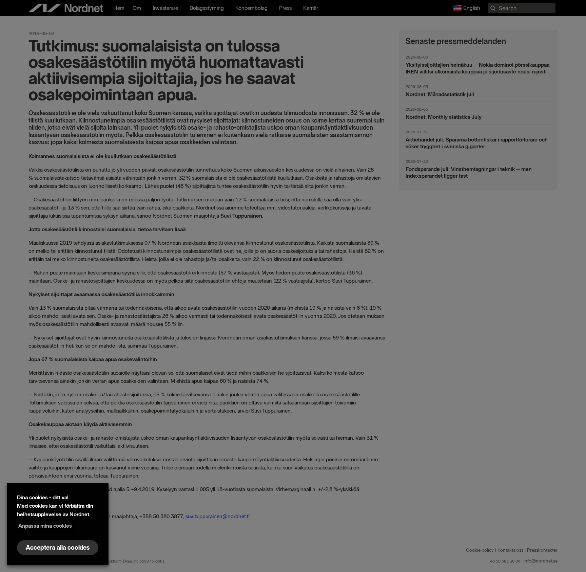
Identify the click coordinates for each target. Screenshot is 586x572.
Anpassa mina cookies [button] (45, 526)
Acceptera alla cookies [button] (58, 547)
